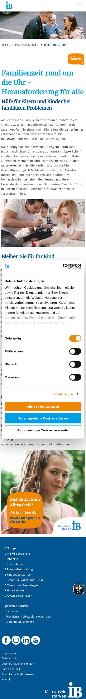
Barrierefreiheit (11, 669)
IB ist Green (11, 611)
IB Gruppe (10, 548)
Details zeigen (62, 394)
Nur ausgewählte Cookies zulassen (43, 418)
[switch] (75, 351)
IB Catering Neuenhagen (19, 622)
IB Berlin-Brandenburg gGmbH (20, 44)
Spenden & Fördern (16, 606)
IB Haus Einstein (14, 590)
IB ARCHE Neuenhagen (18, 595)
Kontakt (7, 679)
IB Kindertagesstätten (17, 574)
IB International (13, 564)
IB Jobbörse (11, 559)
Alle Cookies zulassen (43, 406)
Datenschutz (9, 658)
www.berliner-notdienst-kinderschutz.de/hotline (35, 444)
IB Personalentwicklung (18, 569)
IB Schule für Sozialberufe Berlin (23, 580)
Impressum (9, 653)
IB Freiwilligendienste (17, 553)
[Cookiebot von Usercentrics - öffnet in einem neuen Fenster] (63, 266)
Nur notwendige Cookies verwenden (43, 430)
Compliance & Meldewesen (18, 674)
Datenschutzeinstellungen (18, 663)
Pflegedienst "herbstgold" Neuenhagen (28, 616)
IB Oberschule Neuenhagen (21, 585)
